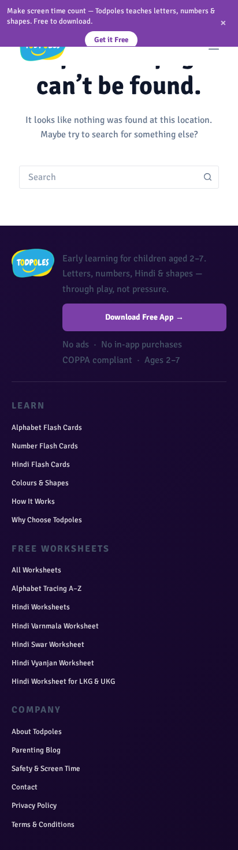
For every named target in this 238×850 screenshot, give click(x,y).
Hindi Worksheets (41, 607)
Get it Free (111, 39)
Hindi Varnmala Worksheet (55, 626)
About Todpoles (37, 731)
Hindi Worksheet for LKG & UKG (63, 681)
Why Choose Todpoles (47, 520)
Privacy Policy (34, 805)
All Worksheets (36, 570)
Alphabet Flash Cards (47, 427)
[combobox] (108, 177)
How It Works (33, 501)
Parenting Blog (36, 750)
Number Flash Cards (45, 446)
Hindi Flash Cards (41, 464)
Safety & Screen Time (46, 768)
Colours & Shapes (40, 483)
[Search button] (207, 177)
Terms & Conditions (43, 824)
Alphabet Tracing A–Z (46, 588)
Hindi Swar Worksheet (48, 644)
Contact (25, 787)
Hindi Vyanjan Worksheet (53, 663)
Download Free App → (144, 317)
